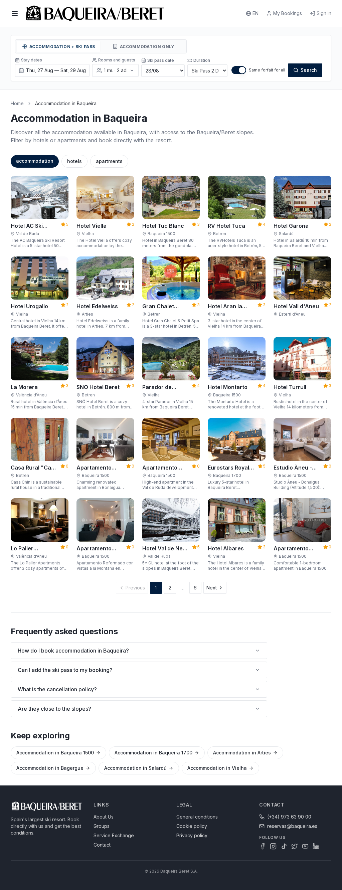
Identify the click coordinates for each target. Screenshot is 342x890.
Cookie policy (191, 826)
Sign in (324, 13)
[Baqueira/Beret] (95, 13)
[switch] (238, 70)
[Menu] (15, 13)
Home (17, 103)
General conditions (197, 817)
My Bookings (287, 13)
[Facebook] (262, 846)
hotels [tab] (74, 161)
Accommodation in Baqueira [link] (66, 103)
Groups (102, 826)
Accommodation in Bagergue (49, 768)
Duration (201, 60)
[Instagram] (273, 846)
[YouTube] (305, 846)
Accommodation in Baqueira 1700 (153, 752)
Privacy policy (191, 835)
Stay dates (31, 59)
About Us (104, 817)
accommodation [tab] (34, 161)
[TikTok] (284, 846)
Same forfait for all (267, 69)
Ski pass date (160, 60)
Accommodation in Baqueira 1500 (55, 752)
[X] (294, 846)
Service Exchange (114, 835)
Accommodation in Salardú (135, 768)
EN (255, 13)
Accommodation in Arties (242, 752)
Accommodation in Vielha (217, 768)
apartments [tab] (109, 161)
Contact (102, 845)
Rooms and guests (116, 59)
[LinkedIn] (316, 846)
